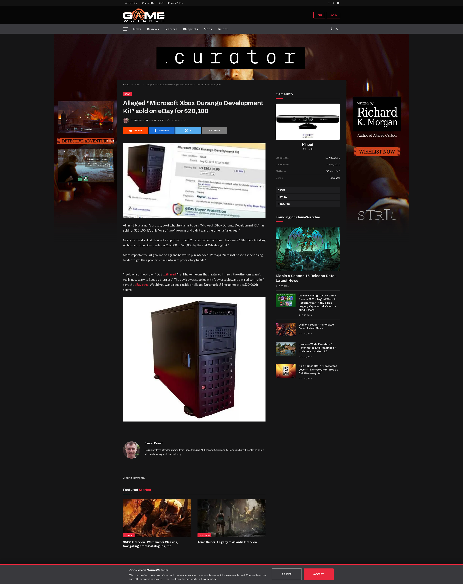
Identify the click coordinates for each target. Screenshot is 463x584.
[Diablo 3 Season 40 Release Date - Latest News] (286, 329)
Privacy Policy (175, 3)
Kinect (307, 145)
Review (282, 197)
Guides (223, 29)
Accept (318, 574)
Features (171, 29)
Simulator (335, 177)
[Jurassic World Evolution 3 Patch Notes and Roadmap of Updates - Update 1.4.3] (286, 349)
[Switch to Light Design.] (331, 28)
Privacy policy (208, 578)
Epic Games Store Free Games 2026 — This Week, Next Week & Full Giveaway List (318, 370)
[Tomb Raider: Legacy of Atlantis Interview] (231, 518)
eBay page (141, 284)
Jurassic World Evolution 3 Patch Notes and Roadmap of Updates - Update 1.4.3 (317, 348)
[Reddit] (111, 151)
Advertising (131, 3)
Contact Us (148, 3)
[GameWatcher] (144, 15)
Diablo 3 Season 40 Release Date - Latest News (316, 326)
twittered (169, 274)
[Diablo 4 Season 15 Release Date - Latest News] (308, 249)
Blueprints (190, 29)
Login (333, 15)
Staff (161, 3)
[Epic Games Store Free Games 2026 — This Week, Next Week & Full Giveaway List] (286, 371)
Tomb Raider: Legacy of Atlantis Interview (227, 542)
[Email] (111, 175)
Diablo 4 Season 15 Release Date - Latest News (306, 278)
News (137, 29)
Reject (287, 574)
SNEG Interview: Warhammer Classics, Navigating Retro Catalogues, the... (150, 544)
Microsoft (308, 149)
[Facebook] (111, 159)
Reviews (153, 29)
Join (319, 15)
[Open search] (338, 29)
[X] (111, 167)
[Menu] (125, 29)
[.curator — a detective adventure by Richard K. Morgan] (231, 57)
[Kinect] (308, 122)
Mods (208, 29)
